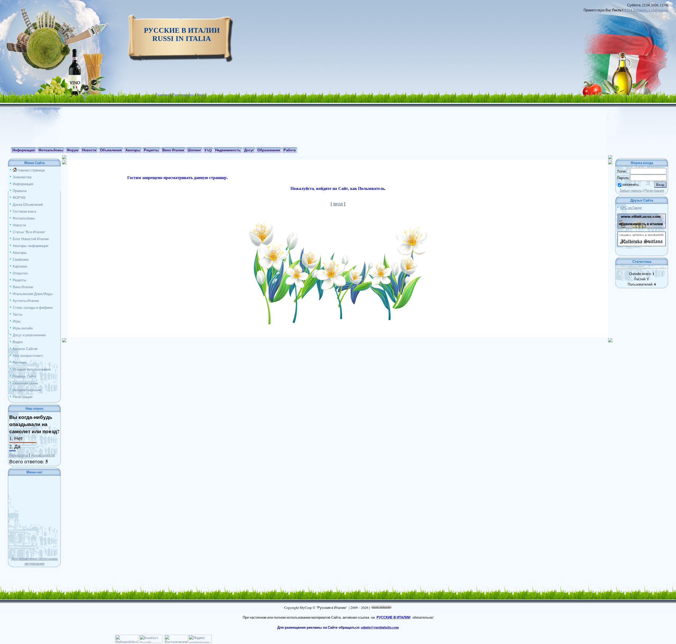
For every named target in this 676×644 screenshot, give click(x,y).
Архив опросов (43, 455)
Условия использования (32, 369)
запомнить (630, 184)
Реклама (19, 362)
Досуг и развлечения (29, 335)
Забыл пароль (630, 190)
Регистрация (183, 94)
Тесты (17, 314)
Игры (17, 321)
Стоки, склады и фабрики (33, 307)
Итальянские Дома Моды (33, 293)
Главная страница (30, 170)
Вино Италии (23, 286)
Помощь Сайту (24, 376)
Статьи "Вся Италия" (29, 232)
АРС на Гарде (631, 207)
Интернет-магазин (27, 390)
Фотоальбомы (24, 218)
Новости (19, 225)
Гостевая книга (24, 211)
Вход (201, 94)
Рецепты (19, 280)
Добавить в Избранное (650, 10)
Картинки (20, 266)
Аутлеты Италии (26, 300)
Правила (19, 190)
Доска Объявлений (28, 204)
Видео (18, 341)
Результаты (18, 455)
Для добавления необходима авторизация (34, 561)
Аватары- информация (30, 245)
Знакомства (22, 177)
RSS (627, 10)
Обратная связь (25, 383)
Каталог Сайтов (25, 348)
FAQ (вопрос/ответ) (28, 355)
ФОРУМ (19, 197)
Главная (162, 94)
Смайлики (21, 259)
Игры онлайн (23, 328)
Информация (23, 183)
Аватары (19, 252)
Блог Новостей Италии (31, 238)
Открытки (20, 273)
